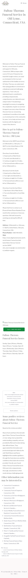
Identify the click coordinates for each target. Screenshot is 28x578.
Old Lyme (5, 547)
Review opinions (14, 410)
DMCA (15, 574)
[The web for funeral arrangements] (5, 3)
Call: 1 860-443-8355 (14, 329)
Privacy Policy (17, 571)
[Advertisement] (14, 45)
